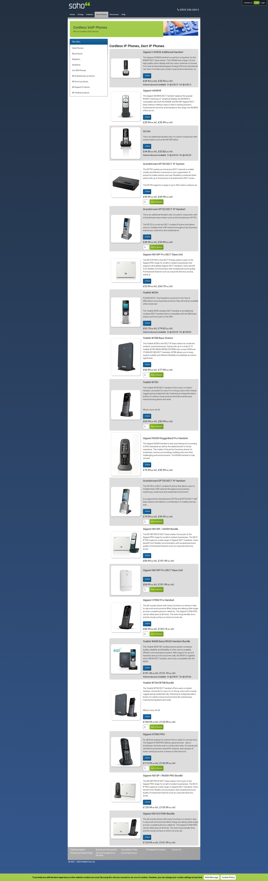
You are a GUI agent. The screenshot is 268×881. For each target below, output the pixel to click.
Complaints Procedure (156, 850)
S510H (146, 131)
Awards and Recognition (106, 850)
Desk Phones (101, 14)
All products (77, 54)
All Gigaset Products (81, 87)
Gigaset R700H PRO (154, 734)
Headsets (76, 65)
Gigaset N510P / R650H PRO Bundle (163, 775)
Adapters (76, 59)
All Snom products (80, 81)
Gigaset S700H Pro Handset (158, 600)
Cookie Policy (228, 877)
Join (257, 3)
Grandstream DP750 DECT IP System (163, 163)
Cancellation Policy (129, 850)
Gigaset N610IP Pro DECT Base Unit (163, 570)
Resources (114, 14)
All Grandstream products (83, 76)
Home (72, 14)
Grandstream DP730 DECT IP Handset (164, 480)
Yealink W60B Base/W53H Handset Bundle (166, 641)
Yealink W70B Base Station (158, 338)
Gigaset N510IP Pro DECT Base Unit (163, 254)
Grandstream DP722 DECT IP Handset (164, 209)
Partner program (77, 850)
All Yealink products (80, 93)
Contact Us (176, 850)
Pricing (80, 14)
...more (147, 75)
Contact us (248, 3)
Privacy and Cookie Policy (81, 853)
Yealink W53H (150, 292)
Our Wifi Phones (79, 70)
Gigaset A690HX (152, 90)
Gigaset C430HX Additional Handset (163, 52)
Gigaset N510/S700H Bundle (159, 813)
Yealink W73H (150, 382)
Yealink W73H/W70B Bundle (158, 682)
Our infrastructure (129, 853)
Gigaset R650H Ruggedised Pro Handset (165, 438)
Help (123, 14)
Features (89, 14)
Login (263, 3)
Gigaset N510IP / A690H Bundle (160, 528)
